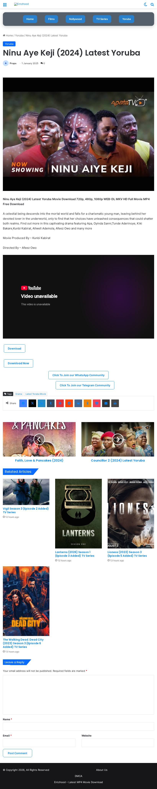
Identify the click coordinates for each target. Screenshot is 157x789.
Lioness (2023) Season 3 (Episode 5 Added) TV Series (127, 554)
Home (30, 18)
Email (7, 735)
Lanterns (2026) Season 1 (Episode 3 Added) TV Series (74, 554)
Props (13, 63)
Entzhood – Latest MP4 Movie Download (78, 782)
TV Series (102, 18)
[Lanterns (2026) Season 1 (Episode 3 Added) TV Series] (78, 513)
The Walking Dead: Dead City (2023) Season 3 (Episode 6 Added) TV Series (23, 643)
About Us (101, 769)
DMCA (78, 776)
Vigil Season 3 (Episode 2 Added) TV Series (26, 510)
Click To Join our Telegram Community (85, 385)
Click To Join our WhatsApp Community (78, 375)
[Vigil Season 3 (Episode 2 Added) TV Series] (26, 492)
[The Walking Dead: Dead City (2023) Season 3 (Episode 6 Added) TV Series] (26, 601)
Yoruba (126, 18)
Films (51, 18)
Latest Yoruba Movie (36, 394)
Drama (19, 394)
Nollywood (75, 18)
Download (14, 348)
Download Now (18, 363)
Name (7, 719)
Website (87, 735)
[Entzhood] (21, 4)
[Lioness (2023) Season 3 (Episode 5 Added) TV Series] (131, 513)
